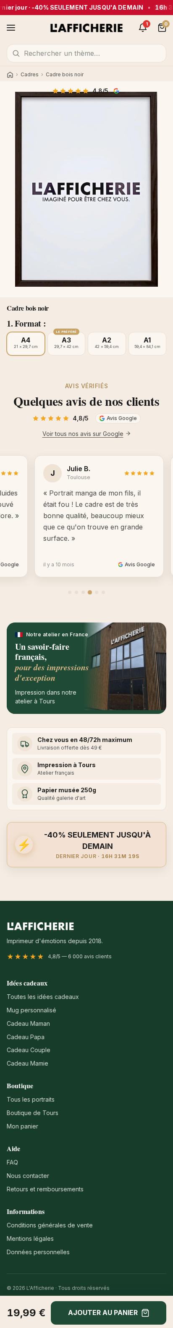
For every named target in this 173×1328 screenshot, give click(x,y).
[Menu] (11, 27)
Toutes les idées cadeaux (43, 996)
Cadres (30, 75)
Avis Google (117, 91)
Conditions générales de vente (50, 1225)
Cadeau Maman (28, 1023)
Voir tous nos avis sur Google (82, 433)
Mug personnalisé (31, 1010)
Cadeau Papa (26, 1036)
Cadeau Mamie (27, 1063)
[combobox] (86, 53)
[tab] (69, 592)
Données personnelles (38, 1251)
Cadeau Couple (28, 1049)
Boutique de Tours (32, 1112)
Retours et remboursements (45, 1189)
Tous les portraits (31, 1099)
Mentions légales (30, 1238)
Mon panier (22, 1126)
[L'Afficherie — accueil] (86, 27)
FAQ (12, 1162)
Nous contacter (28, 1175)
